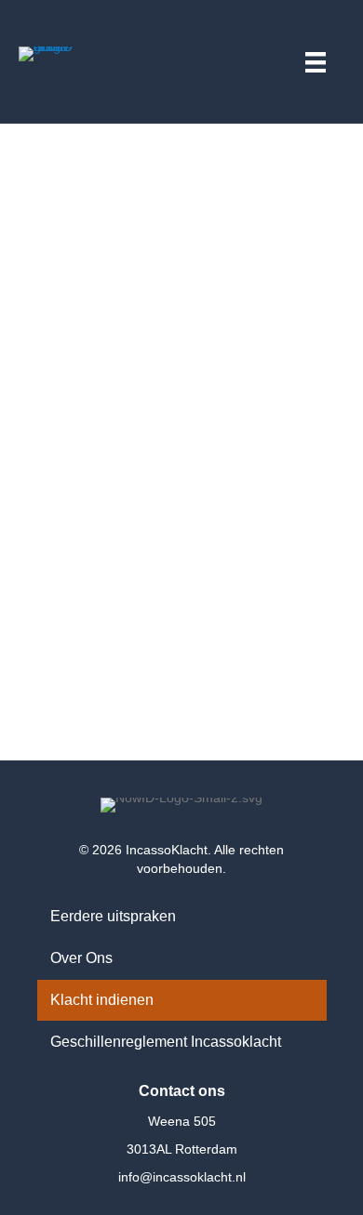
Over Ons (81, 958)
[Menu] (315, 59)
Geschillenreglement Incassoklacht (165, 1042)
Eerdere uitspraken (113, 916)
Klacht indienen (102, 1000)
